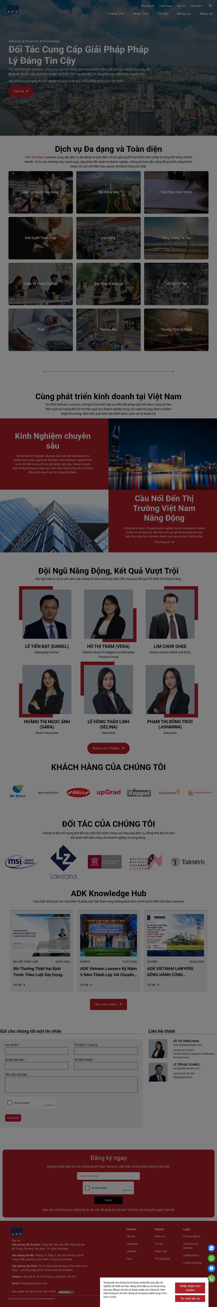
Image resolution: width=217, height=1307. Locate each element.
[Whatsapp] (211, 1258)
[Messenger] (211, 1268)
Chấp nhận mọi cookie (190, 1288)
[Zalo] (211, 1248)
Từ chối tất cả (190, 1298)
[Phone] (211, 1278)
